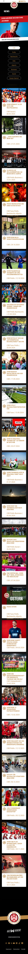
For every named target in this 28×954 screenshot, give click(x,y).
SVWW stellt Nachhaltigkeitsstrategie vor (16, 407)
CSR (14, 48)
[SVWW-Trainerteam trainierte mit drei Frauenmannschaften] (14, 268)
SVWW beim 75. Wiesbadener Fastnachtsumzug (13, 709)
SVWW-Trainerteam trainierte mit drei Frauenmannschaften (15, 272)
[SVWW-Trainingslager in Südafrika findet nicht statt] (14, 470)
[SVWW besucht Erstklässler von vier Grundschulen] (14, 369)
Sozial (14, 74)
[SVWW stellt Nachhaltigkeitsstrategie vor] (14, 402)
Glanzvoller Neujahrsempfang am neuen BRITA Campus (14, 172)
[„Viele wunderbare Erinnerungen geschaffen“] (14, 805)
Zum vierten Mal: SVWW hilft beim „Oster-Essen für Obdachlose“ (15, 575)
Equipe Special (14, 78)
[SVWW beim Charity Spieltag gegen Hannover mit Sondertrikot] (14, 637)
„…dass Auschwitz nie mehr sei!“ (14, 137)
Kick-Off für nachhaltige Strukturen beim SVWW (15, 776)
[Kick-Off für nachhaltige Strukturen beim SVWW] (14, 772)
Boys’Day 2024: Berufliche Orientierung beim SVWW (15, 541)
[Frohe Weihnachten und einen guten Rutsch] (14, 201)
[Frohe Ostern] (14, 604)
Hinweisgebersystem (14, 937)
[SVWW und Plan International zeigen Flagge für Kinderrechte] (14, 839)
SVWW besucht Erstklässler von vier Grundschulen (15, 373)
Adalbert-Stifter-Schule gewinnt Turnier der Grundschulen (15, 306)
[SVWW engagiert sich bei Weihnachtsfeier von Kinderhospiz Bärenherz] (14, 738)
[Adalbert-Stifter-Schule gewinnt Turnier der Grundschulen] (14, 302)
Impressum (8, 949)
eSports (14, 65)
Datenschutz (16, 949)
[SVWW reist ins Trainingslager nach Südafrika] (14, 503)
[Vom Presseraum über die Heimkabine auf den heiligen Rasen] (14, 872)
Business (14, 69)
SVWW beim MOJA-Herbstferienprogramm (15, 238)
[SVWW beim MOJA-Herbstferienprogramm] (14, 235)
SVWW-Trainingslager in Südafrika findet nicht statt (15, 474)
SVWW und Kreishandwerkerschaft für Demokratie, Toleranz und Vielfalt (15, 676)
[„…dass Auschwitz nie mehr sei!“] (14, 134)
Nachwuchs (14, 57)
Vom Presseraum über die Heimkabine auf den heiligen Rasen (15, 877)
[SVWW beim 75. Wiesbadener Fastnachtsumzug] (14, 705)
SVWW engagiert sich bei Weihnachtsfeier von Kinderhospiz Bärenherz (15, 742)
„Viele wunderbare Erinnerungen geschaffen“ (13, 810)
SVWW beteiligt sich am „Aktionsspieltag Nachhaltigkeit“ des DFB (15, 340)
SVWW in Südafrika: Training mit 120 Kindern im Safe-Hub (15, 440)
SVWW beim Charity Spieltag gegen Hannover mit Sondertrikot (13, 642)
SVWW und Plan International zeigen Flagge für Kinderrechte (14, 844)
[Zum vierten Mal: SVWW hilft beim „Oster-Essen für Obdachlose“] (14, 570)
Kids (14, 61)
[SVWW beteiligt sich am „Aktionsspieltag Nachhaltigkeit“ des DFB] (14, 335)
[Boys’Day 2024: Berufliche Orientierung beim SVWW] (14, 537)
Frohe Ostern (11, 607)
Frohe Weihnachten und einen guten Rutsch (15, 205)
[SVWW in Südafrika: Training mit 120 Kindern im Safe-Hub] (14, 436)
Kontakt (23, 949)
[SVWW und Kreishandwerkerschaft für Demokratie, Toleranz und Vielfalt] (14, 671)
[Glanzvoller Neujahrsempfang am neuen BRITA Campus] (14, 167)
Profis (14, 52)
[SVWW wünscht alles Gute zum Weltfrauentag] (14, 102)
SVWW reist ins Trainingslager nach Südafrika (14, 507)
